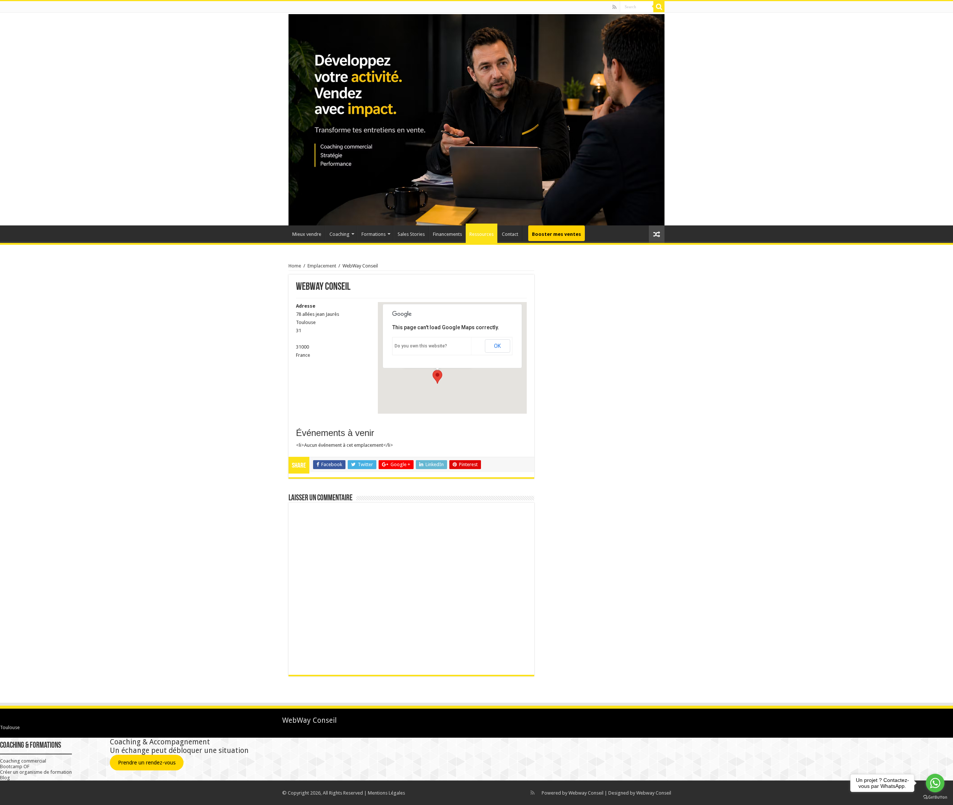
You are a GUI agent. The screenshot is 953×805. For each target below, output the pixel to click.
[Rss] (614, 7)
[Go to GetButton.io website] (935, 797)
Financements (447, 234)
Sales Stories (411, 234)
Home (295, 266)
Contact (510, 234)
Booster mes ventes (556, 234)
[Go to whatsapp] (935, 783)
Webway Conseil (585, 793)
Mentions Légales (386, 793)
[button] (437, 377)
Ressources (481, 234)
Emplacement (321, 266)
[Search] (658, 6)
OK (497, 346)
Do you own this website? (421, 346)
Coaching (339, 234)
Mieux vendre (306, 234)
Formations (373, 234)
